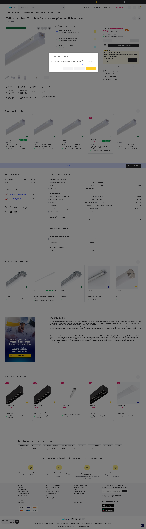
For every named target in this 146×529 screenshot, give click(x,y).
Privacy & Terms (83, 64)
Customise (67, 68)
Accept (91, 68)
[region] (73, 62)
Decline (79, 68)
